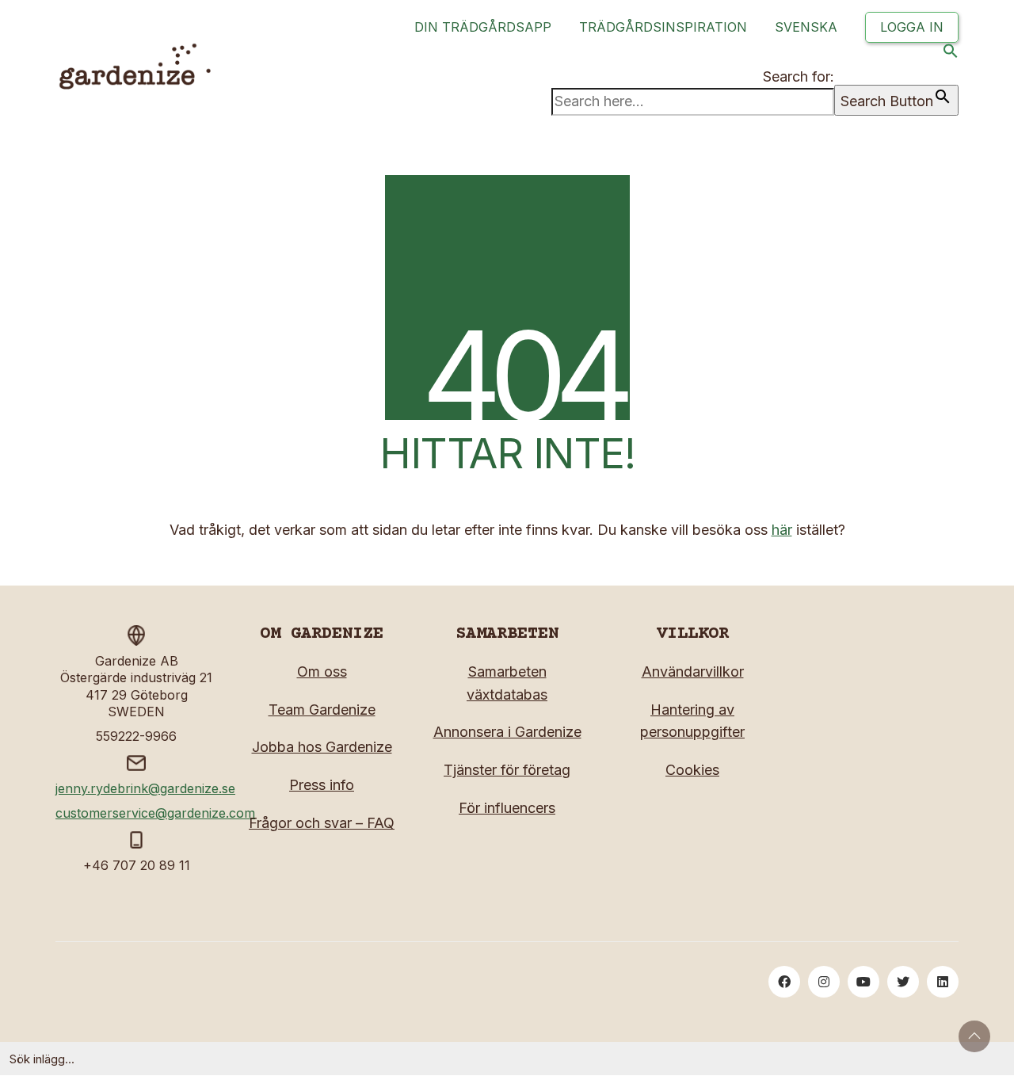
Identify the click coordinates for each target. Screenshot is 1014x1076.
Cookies (692, 769)
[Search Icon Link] (951, 54)
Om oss (322, 671)
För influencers (507, 807)
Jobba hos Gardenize (322, 746)
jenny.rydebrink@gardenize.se (145, 788)
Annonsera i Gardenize (507, 731)
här (782, 529)
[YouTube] (863, 982)
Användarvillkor (693, 671)
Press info (321, 784)
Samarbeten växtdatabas (507, 683)
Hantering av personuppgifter (692, 721)
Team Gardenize (322, 709)
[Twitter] (903, 982)
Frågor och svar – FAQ (322, 823)
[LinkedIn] (943, 982)
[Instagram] (824, 982)
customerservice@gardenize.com (155, 813)
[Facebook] (784, 982)
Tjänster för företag (507, 769)
